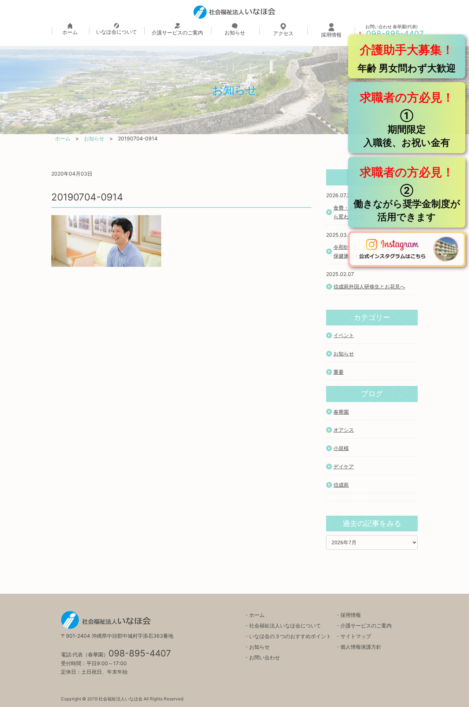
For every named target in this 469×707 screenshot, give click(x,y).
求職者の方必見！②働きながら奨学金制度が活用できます (407, 194)
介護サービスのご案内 (177, 32)
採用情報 (331, 35)
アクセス (283, 33)
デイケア (343, 466)
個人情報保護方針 (360, 647)
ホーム (70, 32)
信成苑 (341, 485)
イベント (343, 335)
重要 (338, 372)
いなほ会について (116, 32)
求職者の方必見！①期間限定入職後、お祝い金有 (407, 119)
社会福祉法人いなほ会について (285, 625)
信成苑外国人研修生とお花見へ (369, 286)
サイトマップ (355, 636)
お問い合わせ (264, 657)
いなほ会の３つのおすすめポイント (290, 636)
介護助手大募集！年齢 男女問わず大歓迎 (407, 58)
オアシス (343, 430)
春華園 (341, 412)
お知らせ (235, 32)
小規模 (341, 448)
